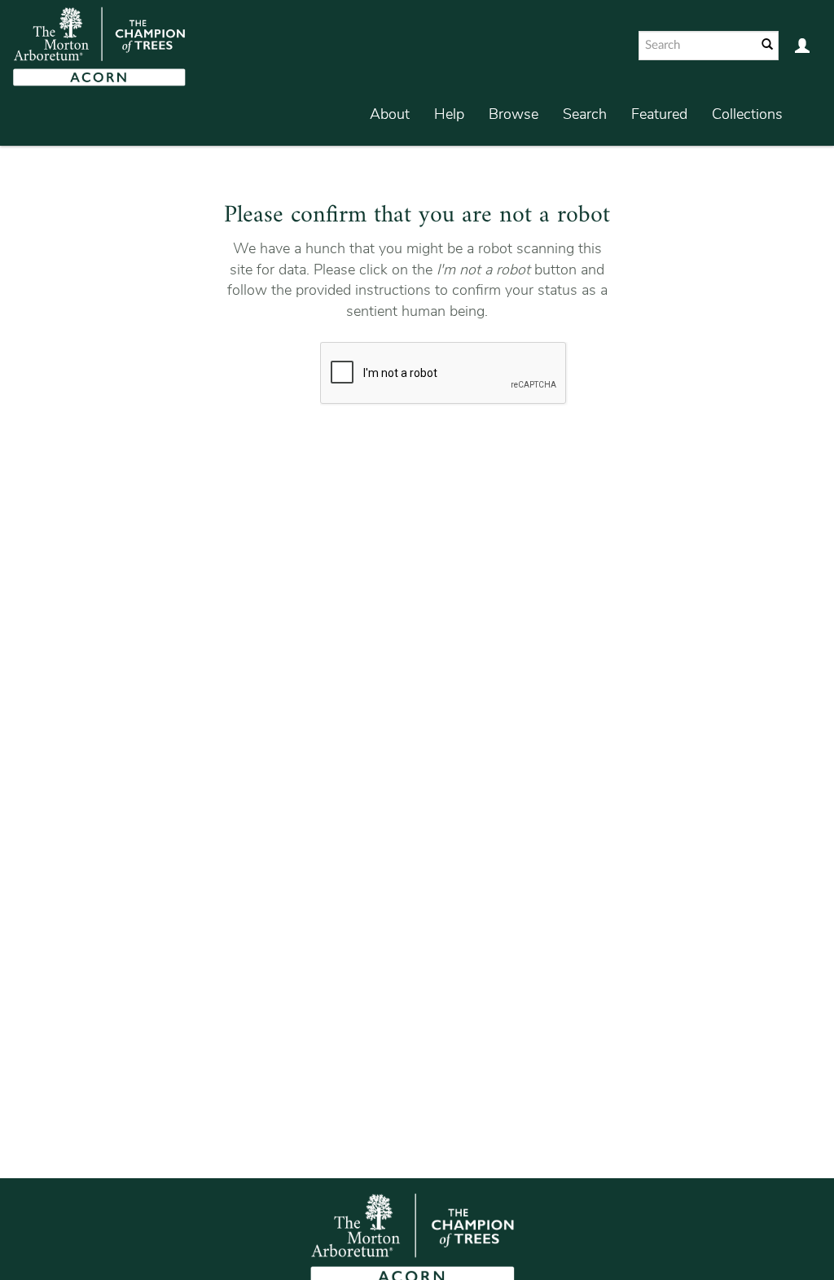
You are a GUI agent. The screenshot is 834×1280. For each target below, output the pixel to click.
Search (585, 114)
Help (449, 114)
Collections (747, 114)
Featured (659, 114)
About (390, 114)
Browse (513, 114)
